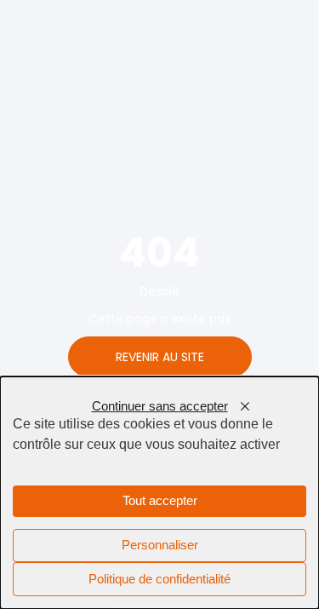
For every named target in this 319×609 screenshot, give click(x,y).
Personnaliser (160, 545)
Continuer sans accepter (160, 406)
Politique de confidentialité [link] (159, 579)
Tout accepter (159, 501)
